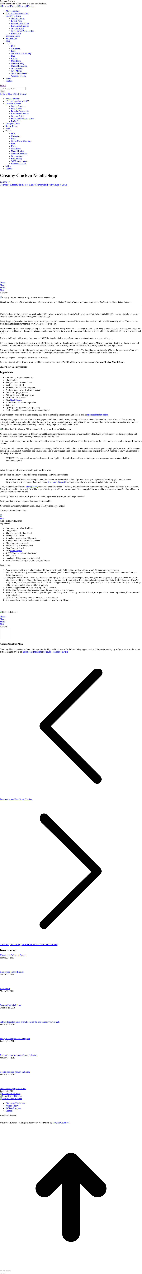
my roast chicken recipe (97, 415)
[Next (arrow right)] (4, 1273)
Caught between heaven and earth (15, 1072)
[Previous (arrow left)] (1, 1273)
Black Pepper (16, 400)
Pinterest (56, 652)
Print (2, 518)
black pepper (31, 486)
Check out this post (56, 482)
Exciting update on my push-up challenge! (18, 1055)
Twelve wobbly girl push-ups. (13, 1088)
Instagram (37, 652)
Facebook (27, 652)
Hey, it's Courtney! (61, 1123)
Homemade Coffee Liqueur (12, 972)
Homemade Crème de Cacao (12, 955)
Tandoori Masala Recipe (10, 1005)
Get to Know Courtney (33, 185)
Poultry (50, 185)
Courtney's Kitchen (8, 185)
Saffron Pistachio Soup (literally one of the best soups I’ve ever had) (29, 1022)
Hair (45, 185)
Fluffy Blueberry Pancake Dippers (15, 1038)
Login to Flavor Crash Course (13, 94)
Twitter (65, 652)
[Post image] (7, 969)
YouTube (47, 652)
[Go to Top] (71, 1268)
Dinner (20, 185)
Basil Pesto (5, 988)
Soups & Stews (60, 185)
